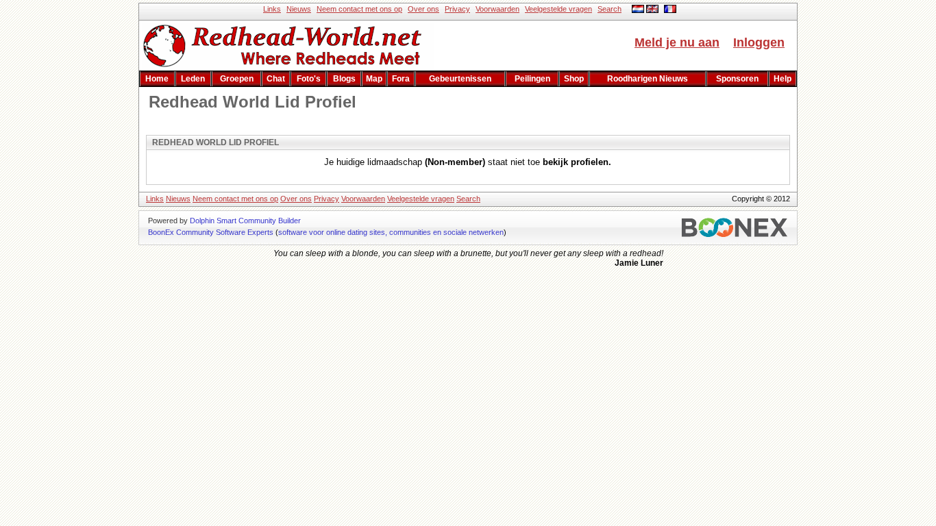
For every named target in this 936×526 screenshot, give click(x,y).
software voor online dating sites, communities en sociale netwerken (391, 232)
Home (157, 79)
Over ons (423, 9)
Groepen (237, 79)
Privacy (457, 9)
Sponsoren (737, 79)
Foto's (309, 79)
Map (374, 79)
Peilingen (532, 79)
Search (609, 9)
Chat (276, 79)
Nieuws (298, 9)
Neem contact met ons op (359, 9)
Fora (401, 79)
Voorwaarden (497, 9)
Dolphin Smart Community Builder (245, 220)
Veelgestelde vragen (558, 9)
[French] (670, 10)
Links (272, 9)
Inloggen (759, 42)
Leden (193, 79)
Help (782, 79)
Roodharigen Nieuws (647, 79)
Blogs (344, 79)
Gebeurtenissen (460, 79)
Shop (574, 79)
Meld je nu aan (677, 42)
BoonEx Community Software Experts (210, 232)
